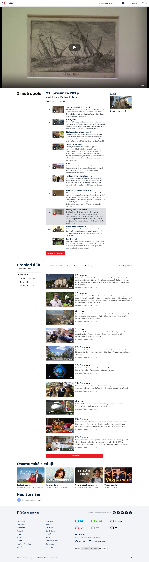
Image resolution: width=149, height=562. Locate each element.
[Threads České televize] (130, 512)
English (32, 558)
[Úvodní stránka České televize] (28, 512)
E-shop (19, 541)
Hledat (123, 3)
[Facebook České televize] (118, 512)
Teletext (20, 531)
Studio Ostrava (51, 531)
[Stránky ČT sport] (96, 522)
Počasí (19, 537)
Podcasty (20, 534)
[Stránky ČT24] (79, 522)
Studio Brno (50, 528)
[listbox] (94, 548)
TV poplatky (21, 528)
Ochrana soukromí (42, 558)
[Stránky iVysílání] (116, 522)
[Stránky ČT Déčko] (79, 528)
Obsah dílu (50, 101)
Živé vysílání (21, 524)
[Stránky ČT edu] (114, 528)
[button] (74, 47)
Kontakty (49, 547)
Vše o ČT (20, 547)
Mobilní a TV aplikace (24, 544)
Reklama (49, 524)
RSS (131, 558)
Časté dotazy (50, 544)
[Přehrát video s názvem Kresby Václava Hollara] (74, 47)
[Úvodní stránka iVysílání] (9, 3)
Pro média (49, 521)
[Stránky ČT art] (95, 528)
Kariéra (48, 537)
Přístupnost (53, 558)
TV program (21, 521)
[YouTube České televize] (122, 512)
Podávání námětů (52, 541)
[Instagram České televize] (114, 512)
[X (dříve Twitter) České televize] (126, 512)
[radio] (29, 274)
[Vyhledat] (68, 265)
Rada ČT (49, 534)
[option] (85, 548)
